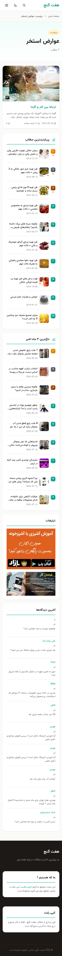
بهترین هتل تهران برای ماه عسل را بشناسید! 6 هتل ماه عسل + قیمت (31, 802)
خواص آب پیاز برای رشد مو (42, 779)
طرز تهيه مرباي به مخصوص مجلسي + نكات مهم (24, 207)
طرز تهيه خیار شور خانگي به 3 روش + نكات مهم (23, 170)
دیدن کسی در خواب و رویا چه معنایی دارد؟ (35, 822)
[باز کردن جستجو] (23, 5)
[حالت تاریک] (15, 5)
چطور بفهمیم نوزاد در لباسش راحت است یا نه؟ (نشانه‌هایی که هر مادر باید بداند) (23, 407)
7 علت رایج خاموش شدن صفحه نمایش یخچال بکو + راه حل (23, 352)
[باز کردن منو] (6, 5)
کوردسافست (25, 887)
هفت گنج (51, 852)
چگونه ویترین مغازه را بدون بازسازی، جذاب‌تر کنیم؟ (24, 388)
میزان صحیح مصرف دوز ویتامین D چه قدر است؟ (22, 317)
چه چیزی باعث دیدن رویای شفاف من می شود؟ (32, 650)
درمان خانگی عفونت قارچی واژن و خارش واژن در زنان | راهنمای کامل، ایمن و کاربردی (22, 152)
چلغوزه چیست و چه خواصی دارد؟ (39, 629)
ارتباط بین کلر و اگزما (43, 107)
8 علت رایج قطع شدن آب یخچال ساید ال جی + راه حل (24, 425)
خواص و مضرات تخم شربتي (24, 297)
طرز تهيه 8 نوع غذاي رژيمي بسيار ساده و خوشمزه (24, 189)
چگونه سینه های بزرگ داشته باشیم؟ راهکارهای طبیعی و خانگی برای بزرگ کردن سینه (23, 226)
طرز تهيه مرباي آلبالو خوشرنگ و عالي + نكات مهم (23, 243)
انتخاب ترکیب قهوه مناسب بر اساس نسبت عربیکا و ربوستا (23, 370)
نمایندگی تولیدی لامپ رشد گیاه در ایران (22, 461)
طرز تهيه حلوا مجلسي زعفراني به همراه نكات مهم (23, 262)
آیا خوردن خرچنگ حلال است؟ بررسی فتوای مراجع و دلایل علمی (31, 737)
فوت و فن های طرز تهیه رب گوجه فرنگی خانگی (24, 280)
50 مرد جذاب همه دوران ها (42, 714)
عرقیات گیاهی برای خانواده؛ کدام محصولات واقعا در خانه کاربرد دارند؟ (23, 498)
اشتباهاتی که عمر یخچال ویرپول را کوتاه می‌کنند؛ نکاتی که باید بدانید (23, 443)
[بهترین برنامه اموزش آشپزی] (31, 549)
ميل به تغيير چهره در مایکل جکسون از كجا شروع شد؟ (32, 673)
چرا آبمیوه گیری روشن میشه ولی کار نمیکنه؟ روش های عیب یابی (22, 480)
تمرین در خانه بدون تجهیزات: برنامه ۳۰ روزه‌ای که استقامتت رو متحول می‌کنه (32, 694)
